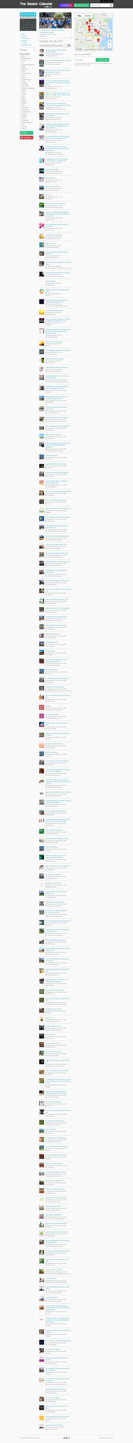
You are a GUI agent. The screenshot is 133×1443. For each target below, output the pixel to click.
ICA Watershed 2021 (52, 642)
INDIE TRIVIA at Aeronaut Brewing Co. (57, 367)
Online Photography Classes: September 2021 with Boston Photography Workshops (58, 445)
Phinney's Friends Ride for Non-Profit (57, 1071)
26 (21, 30)
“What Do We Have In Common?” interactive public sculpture (56, 856)
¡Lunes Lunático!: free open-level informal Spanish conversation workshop (58, 104)
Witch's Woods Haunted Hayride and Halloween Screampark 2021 (57, 301)
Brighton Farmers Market (53, 883)
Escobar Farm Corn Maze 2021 (55, 1121)
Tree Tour (48, 195)
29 (21, 20)
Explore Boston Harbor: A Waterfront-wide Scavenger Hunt (57, 482)
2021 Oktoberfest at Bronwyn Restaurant (58, 921)
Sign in (110, 1)
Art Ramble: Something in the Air (56, 1172)
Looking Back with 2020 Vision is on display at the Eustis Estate (57, 980)
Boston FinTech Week (52, 169)
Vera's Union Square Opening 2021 (56, 500)
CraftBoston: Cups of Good (54, 1009)
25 (35, 27)
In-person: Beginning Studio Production (58, 273)
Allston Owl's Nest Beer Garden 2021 (57, 599)
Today (23, 34)
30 (23, 20)
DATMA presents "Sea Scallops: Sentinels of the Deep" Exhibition (58, 801)
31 (25, 20)
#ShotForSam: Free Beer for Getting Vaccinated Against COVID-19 (57, 387)
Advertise (37, 1438)
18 (35, 25)
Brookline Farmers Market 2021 (55, 1189)
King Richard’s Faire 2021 (53, 874)
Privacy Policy (106, 1438)
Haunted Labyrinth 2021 (53, 1026)
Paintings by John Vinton (53, 1206)
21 (25, 27)
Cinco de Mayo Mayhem (53, 1349)
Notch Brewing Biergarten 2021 (55, 940)
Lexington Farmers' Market (54, 235)
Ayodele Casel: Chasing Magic (55, 687)
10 (33, 22)
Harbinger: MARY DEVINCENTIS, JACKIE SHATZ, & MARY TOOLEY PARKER (58, 820)
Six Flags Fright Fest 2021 (54, 1052)
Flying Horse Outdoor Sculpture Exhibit (58, 1251)
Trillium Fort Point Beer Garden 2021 (57, 553)
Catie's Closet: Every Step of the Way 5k (58, 517)
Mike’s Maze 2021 (51, 1129)
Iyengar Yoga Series (52, 1297)
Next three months (27, 45)
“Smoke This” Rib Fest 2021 (54, 744)
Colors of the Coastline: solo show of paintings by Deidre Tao (57, 660)
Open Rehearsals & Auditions (55, 359)
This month (24, 43)
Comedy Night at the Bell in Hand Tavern (58, 350)
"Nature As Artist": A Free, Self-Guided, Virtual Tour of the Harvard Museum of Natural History (57, 1320)
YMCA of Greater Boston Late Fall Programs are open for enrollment (56, 1092)
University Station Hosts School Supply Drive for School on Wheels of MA (57, 137)
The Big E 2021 (50, 651)
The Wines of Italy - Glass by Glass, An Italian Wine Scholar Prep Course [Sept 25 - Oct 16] (58, 781)
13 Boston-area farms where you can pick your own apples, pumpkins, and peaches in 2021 (58, 1081)
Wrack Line (49, 1017)
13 (23, 25)
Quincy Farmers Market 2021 (54, 1181)
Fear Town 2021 (50, 1035)
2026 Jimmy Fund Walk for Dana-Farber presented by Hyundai (58, 71)
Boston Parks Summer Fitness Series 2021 (58, 508)
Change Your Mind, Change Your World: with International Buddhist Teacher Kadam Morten (57, 126)
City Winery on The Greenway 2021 (56, 617)
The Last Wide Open (52, 714)
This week (24, 40)
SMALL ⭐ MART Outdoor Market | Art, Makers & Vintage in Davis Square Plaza (58, 94)
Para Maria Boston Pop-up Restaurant (57, 417)
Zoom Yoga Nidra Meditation (54, 1425)
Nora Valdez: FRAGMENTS (54, 1215)
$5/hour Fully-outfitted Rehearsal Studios (58, 491)
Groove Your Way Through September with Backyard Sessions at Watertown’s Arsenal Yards (57, 214)
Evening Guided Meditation (54, 310)
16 (30, 25)
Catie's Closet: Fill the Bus (54, 435)
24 (33, 27)
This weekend (25, 38)
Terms (100, 1438)
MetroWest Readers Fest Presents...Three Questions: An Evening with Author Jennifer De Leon (58, 331)
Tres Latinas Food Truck (53, 186)
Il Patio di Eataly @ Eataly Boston (56, 811)
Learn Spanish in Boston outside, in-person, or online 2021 (57, 911)
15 (28, 25)
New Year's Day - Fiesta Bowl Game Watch (58, 1341)
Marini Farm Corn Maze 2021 (54, 990)
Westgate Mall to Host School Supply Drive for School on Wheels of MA (57, 160)
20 (23, 27)
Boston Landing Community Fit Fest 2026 (58, 60)
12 (21, 25)
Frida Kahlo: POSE (51, 1278)
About (111, 1438)
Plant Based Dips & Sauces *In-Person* (57, 1416)
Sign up (104, 1)
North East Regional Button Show (56, 1389)
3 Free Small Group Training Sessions (57, 472)
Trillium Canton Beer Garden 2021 (56, 545)
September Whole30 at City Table (56, 464)
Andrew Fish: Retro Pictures (54, 1163)
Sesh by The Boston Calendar (27, 1438)
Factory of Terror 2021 (52, 1043)
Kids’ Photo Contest (51, 455)
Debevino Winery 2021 (53, 634)
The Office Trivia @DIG (53, 1398)
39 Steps (48, 706)
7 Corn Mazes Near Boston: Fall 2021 (57, 1146)
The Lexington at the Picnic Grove (56, 625)
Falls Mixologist (50, 281)
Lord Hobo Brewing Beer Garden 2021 (57, 581)
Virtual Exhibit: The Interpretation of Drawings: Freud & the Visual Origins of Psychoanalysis (58, 1307)
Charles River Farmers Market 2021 (56, 1198)
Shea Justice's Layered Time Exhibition (57, 866)
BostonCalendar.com (36, 3)
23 (30, 27)
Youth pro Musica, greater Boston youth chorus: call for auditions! (58, 770)
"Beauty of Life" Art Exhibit (54, 1270)
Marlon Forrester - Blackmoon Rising (57, 838)
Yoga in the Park (50, 243)
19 (21, 27)
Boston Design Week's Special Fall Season (58, 792)
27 (23, 30)
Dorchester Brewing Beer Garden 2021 (58, 536)
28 (25, 30)
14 (25, 25)
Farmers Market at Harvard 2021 (55, 204)
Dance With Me (50, 178)
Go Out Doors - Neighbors (53, 1102)
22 (28, 27)
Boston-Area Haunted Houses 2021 (56, 1155)
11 (35, 22)
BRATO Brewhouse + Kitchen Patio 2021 (58, 562)
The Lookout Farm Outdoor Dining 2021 (58, 426)
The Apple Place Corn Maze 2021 (56, 1138)
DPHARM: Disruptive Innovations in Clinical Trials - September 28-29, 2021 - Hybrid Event (58, 148)
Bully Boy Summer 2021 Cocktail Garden (58, 608)
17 (33, 25)
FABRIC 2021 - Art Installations (55, 902)
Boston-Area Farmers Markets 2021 (56, 1223)
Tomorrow (24, 36)
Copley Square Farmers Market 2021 (57, 1232)
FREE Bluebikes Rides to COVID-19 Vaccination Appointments (56, 397)
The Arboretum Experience (54, 830)
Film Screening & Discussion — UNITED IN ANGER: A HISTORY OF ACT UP (58, 320)
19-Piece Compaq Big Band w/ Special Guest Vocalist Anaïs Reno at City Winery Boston (58, 82)
